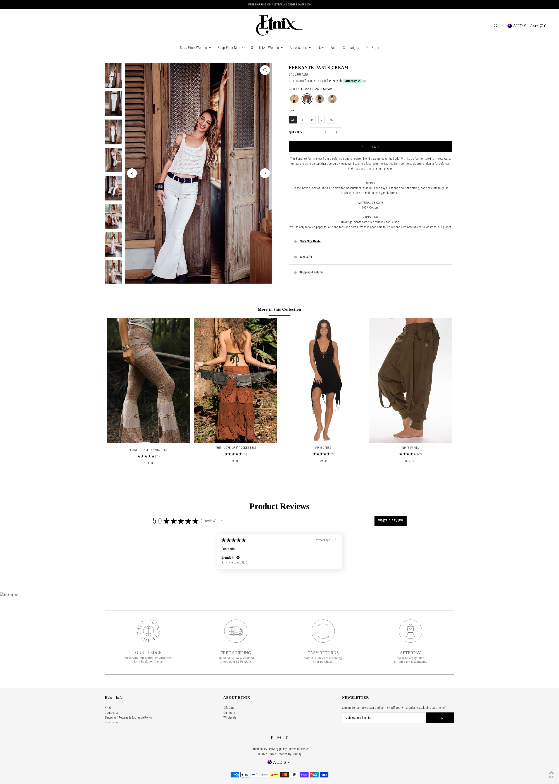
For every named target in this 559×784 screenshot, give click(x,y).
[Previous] (132, 173)
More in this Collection (279, 309)
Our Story (372, 48)
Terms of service (299, 749)
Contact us (112, 712)
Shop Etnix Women (193, 48)
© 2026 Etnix (265, 754)
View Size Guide (310, 241)
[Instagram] (279, 737)
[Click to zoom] (265, 70)
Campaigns (351, 48)
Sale (333, 48)
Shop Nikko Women (265, 48)
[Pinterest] (287, 737)
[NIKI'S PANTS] (410, 380)
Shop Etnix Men (229, 48)
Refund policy (258, 749)
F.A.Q (108, 707)
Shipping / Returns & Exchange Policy (128, 717)
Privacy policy (278, 749)
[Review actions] (336, 540)
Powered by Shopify (289, 754)
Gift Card (229, 707)
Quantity (295, 132)
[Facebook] (272, 737)
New (321, 48)
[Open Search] (495, 25)
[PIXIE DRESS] (323, 380)
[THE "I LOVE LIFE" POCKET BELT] (235, 380)
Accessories (298, 48)
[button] (220, 521)
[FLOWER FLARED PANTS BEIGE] (148, 380)
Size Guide (111, 722)
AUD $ (519, 25)
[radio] (294, 98)
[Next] (265, 173)
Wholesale (229, 717)
